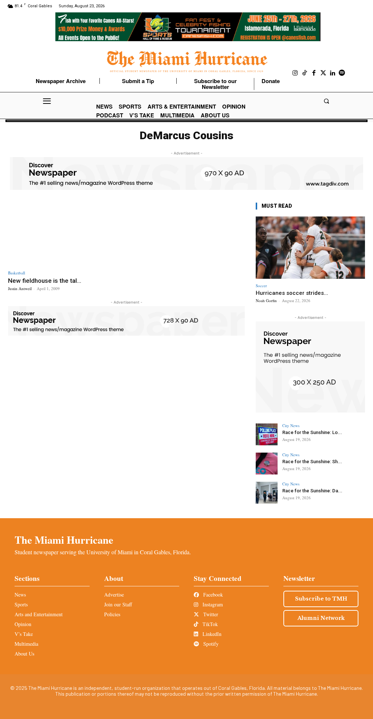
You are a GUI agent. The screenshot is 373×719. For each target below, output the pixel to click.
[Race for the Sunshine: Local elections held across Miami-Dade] (267, 434)
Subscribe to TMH (321, 598)
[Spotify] (342, 73)
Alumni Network (321, 618)
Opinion (23, 624)
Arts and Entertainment (39, 614)
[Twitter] (323, 73)
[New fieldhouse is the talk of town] (65, 233)
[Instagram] (295, 73)
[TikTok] (305, 73)
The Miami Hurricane (64, 539)
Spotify (210, 643)
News (20, 594)
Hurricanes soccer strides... (292, 293)
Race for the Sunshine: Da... (312, 490)
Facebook (212, 594)
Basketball (16, 273)
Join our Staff (118, 604)
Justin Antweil (20, 288)
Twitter (210, 614)
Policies (112, 614)
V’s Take (24, 633)
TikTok (209, 624)
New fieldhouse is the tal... (44, 280)
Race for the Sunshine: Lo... (312, 432)
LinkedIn (211, 633)
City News (290, 425)
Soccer (261, 286)
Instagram (212, 604)
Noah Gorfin (266, 300)
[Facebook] (314, 73)
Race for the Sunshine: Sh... (312, 461)
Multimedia (26, 643)
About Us (24, 653)
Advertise (114, 594)
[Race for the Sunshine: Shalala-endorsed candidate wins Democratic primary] (267, 463)
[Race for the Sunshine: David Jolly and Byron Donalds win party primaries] (267, 493)
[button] (326, 101)
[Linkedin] (332, 73)
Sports (21, 604)
